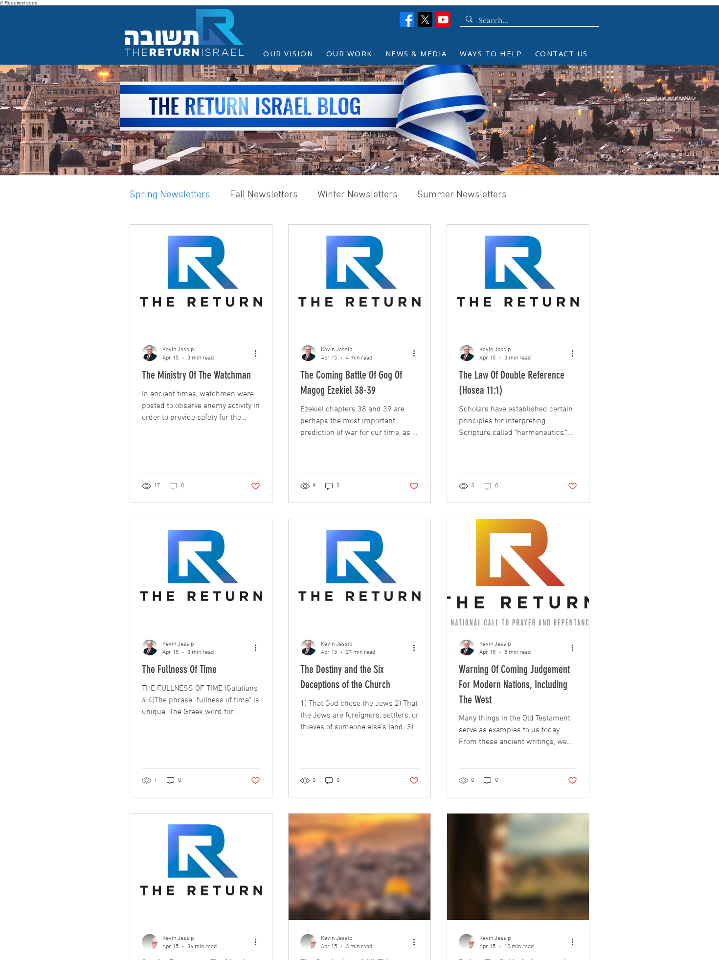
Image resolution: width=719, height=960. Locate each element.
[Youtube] (443, 19)
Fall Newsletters (264, 195)
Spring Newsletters (170, 195)
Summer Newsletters (462, 195)
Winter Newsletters (357, 195)
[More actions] (259, 353)
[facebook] (407, 19)
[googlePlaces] (425, 19)
